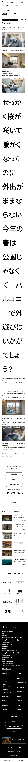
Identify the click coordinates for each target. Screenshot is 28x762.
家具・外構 (5, 689)
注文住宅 (5, 681)
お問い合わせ (7, 760)
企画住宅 (5, 684)
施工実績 (19, 673)
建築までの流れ (5, 696)
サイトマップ (19, 751)
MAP (21, 637)
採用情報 (19, 709)
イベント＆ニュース (21, 682)
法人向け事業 (5, 705)
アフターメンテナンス (7, 692)
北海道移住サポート (6, 709)
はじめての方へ (5, 673)
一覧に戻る (14, 502)
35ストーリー (20, 678)
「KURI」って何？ (14, 20)
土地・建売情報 (20, 687)
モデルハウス (20, 691)
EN (22, 2)
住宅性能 (4, 701)
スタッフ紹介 (20, 700)
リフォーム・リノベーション (8, 687)
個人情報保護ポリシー (11, 751)
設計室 (6, 20)
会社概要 (19, 696)
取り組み (19, 705)
